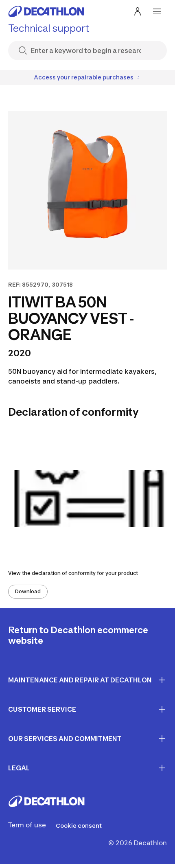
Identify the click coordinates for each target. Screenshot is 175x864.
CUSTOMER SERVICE (42, 709)
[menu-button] (157, 11)
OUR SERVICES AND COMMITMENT (65, 739)
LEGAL (19, 768)
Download (28, 591)
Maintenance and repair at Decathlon (80, 680)
